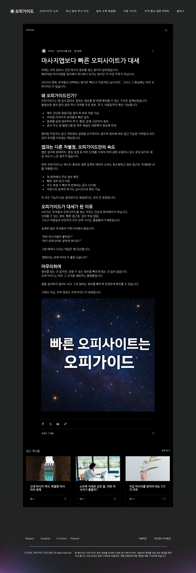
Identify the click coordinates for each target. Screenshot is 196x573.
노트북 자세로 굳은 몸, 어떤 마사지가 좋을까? (97, 488)
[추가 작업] (153, 51)
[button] (130, 11)
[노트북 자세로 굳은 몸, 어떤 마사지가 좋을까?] (98, 468)
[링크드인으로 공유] (57, 423)
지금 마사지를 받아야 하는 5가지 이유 (147, 488)
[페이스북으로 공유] (42, 423)
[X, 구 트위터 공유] (50, 423)
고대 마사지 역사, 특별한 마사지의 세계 (47, 488)
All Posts (30, 30)
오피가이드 (24, 11)
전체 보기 (165, 450)
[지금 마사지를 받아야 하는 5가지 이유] (148, 468)
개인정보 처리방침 (162, 538)
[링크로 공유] (65, 423)
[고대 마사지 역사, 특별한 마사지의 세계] (48, 468)
